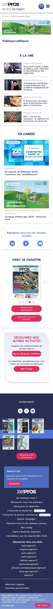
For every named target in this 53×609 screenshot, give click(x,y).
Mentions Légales (14, 584)
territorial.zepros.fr (29, 564)
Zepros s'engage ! (26, 519)
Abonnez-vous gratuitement (26, 308)
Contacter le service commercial (20, 514)
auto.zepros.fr (28, 553)
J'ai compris (43, 605)
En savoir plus (8, 605)
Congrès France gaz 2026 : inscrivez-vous (26, 218)
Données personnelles (17, 588)
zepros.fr (28, 575)
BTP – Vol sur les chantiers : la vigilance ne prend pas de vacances (36, 118)
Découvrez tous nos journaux (26, 318)
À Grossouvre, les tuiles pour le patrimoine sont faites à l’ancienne (35, 103)
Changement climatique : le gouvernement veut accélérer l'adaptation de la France (36, 86)
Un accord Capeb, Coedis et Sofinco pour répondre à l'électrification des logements (36, 70)
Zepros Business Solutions (26, 353)
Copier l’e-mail (40, 511)
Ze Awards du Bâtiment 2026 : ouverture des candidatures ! (22, 173)
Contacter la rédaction (19, 510)
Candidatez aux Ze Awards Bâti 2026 (26, 536)
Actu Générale (13, 142)
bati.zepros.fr (29, 545)
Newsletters (41, 6)
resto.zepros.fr (28, 556)
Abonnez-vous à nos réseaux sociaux (26, 523)
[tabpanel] (26, 282)
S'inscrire (14, 483)
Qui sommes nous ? (26, 498)
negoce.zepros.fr (29, 549)
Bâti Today (26, 369)
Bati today (26, 527)
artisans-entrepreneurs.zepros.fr (28, 568)
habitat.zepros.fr (29, 560)
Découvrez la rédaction (26, 506)
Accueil (5, 16)
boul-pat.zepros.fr (28, 571)
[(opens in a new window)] (26, 27)
